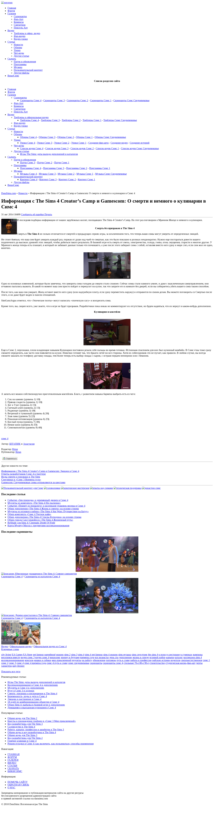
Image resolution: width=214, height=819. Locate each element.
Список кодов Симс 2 (82, 148)
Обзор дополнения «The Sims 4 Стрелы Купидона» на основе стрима (44, 517)
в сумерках (186, 654)
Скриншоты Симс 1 (100, 100)
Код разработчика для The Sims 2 (25, 738)
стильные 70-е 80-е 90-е (136, 663)
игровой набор (157, 657)
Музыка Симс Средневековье (111, 173)
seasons (60, 654)
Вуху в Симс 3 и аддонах (21, 690)
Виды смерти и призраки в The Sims (20, 476)
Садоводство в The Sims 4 (21, 726)
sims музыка (124, 654)
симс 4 (4, 438)
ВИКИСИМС (15, 771)
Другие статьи (21, 56)
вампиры (198, 654)
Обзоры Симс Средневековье (110, 137)
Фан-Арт (18, 19)
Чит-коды (19, 53)
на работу (87, 660)
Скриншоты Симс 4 (30, 100)
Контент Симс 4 (28, 179)
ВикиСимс (13, 75)
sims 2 (67, 654)
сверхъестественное (191, 660)
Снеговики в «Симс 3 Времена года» (21, 479)
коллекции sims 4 (192, 657)
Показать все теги (10, 671)
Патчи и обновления (25, 61)
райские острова (161, 660)
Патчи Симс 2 (44, 162)
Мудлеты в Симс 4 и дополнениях (26, 687)
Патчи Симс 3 (27, 162)
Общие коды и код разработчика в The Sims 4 (32, 732)
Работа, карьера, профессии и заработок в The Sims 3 (36, 729)
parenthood (49, 654)
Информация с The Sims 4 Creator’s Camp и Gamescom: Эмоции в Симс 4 (40, 471)
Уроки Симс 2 (61, 142)
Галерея (12, 13)
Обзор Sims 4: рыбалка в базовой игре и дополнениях (36, 704)
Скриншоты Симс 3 (54, 100)
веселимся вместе (10, 657)
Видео (11, 30)
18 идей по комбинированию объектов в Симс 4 (33, 702)
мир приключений (61, 660)
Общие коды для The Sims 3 (22, 735)
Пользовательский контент (28, 70)
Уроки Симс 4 (27, 142)
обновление (99, 660)
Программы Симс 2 (76, 168)
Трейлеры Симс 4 (29, 120)
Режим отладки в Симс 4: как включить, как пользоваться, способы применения (51, 743)
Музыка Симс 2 (66, 173)
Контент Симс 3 (48, 179)
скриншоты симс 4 (113, 663)
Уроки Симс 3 (44, 142)
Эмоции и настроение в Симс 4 (24, 699)
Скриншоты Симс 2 (77, 100)
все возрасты (102, 657)
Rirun (15, 449)
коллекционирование (12, 660)
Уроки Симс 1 (78, 142)
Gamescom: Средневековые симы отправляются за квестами (33, 482)
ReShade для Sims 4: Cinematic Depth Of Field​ (31, 522)
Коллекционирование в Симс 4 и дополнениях (33, 685)
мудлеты (76, 660)
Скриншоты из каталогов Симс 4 (42, 576)
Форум (11, 10)
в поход (163, 654)
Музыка (18, 67)
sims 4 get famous (94, 654)
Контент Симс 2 (67, 179)
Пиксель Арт (21, 27)
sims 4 (81, 654)
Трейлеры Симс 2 (71, 120)
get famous (38, 654)
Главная (12, 8)
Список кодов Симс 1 (107, 148)
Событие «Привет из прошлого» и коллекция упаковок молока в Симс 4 (46, 505)
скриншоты (96, 663)
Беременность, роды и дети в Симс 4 (27, 696)
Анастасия (28, 444)
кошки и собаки (42, 660)
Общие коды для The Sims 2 (22, 718)
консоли (29, 660)
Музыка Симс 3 (47, 173)
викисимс (55, 657)
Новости (18, 44)
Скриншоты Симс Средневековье (131, 100)
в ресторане (173, 654)
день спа (113, 657)
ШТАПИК (15, 444)
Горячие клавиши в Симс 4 (22, 740)
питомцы (111, 660)
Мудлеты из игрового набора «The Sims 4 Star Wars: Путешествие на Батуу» (48, 511)
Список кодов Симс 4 (31, 148)
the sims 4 (153, 654)
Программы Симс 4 (30, 168)
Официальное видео (21, 646)
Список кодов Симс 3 (56, 148)
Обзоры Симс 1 (84, 137)
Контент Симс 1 (86, 179)
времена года (87, 657)
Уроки (17, 50)
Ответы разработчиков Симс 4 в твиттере (23, 474)
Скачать (12, 58)
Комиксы (19, 22)
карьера (170, 657)
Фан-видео (19, 36)
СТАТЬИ (12, 765)
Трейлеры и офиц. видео (27, 33)
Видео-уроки (21, 39)
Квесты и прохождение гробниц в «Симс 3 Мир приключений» (42, 721)
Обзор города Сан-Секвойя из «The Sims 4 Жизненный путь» (40, 520)
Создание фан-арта (98, 142)
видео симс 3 (28, 657)
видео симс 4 (42, 657)
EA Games (17, 654)
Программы (20, 64)
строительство (157, 663)
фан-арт (191, 663)
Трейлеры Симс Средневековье (120, 120)
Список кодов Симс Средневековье (140, 148)
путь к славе (123, 660)
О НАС (11, 787)
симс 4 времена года (35, 663)
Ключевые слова (10, 649)
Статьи (11, 41)
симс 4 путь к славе (57, 663)
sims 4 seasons (110, 654)
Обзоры (18, 47)
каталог (179, 657)
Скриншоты (20, 16)
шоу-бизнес (18, 666)
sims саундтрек (139, 654)
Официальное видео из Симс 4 (50, 646)
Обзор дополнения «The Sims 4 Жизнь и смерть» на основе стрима (43, 508)
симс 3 (12, 663)
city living (6, 654)
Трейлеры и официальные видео (31, 117)
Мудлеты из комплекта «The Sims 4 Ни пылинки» (34, 503)
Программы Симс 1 (99, 168)
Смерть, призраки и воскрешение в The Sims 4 (32, 693)
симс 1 (206, 660)
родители (175, 660)
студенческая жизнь (176, 663)
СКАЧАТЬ (13, 768)
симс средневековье (78, 663)
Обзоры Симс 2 (65, 137)
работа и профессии (141, 660)
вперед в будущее (70, 657)
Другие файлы (21, 73)
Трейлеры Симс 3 (50, 120)
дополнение (125, 657)
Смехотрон (20, 25)
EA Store (27, 654)
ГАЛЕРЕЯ (13, 760)
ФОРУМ (12, 757)
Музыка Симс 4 (28, 173)
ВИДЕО (12, 762)
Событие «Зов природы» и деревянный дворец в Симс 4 (38, 500)
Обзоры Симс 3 (47, 137)
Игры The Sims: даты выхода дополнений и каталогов (49, 154)
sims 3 (74, 654)
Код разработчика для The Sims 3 (25, 724)
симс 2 (4, 663)
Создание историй (139, 142)
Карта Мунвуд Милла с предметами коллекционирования (38, 525)
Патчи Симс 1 (61, 162)
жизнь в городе (141, 657)
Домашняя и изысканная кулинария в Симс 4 (32, 707)
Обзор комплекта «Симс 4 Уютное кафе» (29, 514)
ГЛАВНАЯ (14, 754)
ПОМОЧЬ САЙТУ (18, 782)
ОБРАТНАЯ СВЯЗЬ (18, 784)
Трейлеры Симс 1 (92, 120)
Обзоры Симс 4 (28, 137)
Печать (48, 214)
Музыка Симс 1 (84, 173)
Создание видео (119, 142)
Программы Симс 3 (53, 168)
